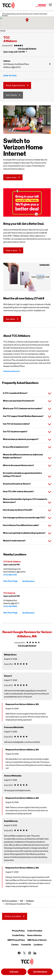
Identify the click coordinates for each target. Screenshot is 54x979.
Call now (14, 972)
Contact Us (26, 944)
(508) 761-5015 (10, 75)
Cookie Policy (18, 935)
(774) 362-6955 (10, 606)
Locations (38, 944)
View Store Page (10, 581)
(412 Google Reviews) (27, 48)
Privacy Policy (18, 930)
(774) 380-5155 (10, 575)
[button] (27, 20)
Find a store (11, 251)
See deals (10, 319)
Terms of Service (34, 935)
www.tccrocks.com (11, 371)
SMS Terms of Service (37, 940)
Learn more (11, 177)
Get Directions (28, 581)
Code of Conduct (34, 930)
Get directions (40, 972)
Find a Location (13, 916)
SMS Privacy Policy (16, 940)
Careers (15, 944)
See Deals (11, 95)
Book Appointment (15, 85)
